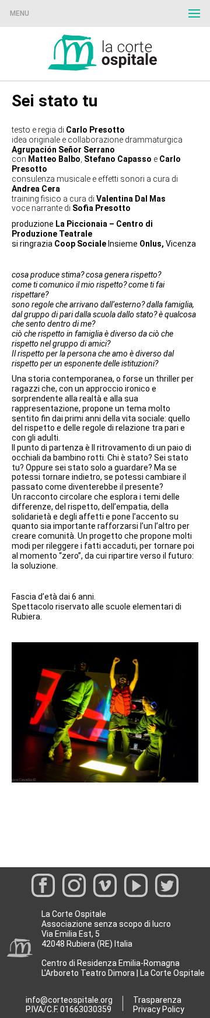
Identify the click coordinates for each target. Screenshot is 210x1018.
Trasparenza (157, 1000)
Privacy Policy (158, 1009)
